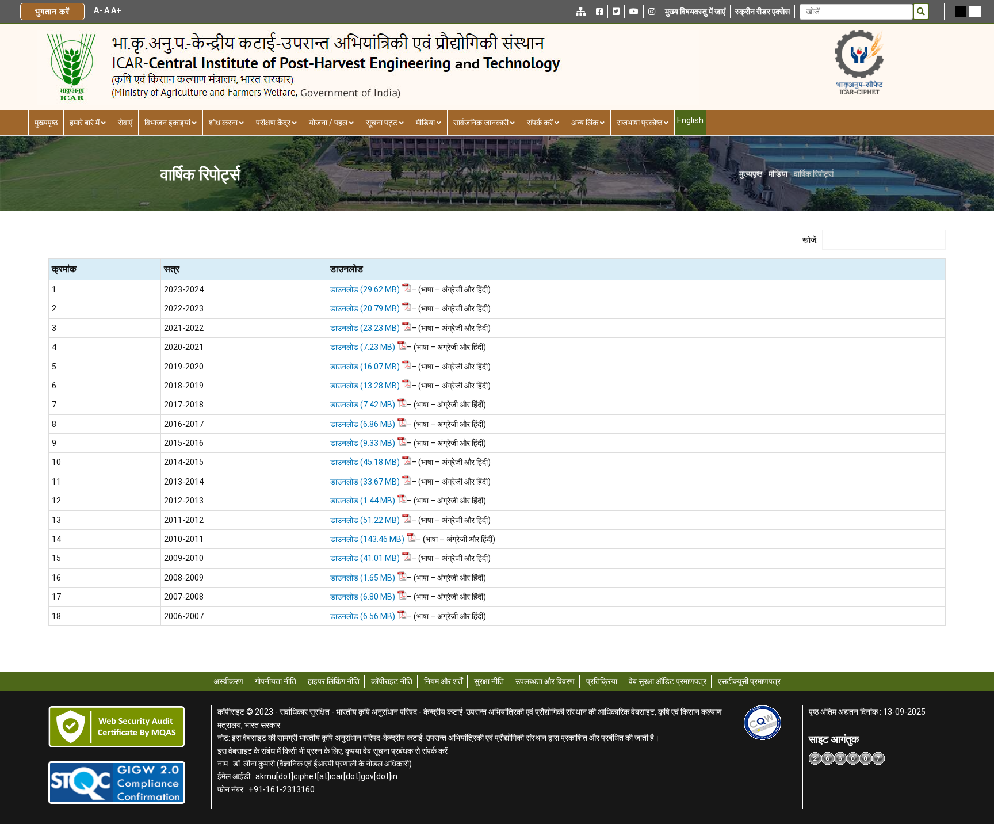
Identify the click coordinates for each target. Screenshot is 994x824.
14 (56, 539)
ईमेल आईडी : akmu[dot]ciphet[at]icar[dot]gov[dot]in (307, 776)
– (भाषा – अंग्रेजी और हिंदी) (451, 289)
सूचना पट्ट (381, 122)
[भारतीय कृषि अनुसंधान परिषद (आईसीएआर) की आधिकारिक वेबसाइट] (859, 62)
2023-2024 (184, 289)
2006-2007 (184, 616)
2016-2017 (184, 424)
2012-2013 (184, 500)
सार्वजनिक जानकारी (481, 122)
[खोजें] (921, 11)
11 (56, 481)
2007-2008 (184, 596)
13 (56, 520)
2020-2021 (184, 347)
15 (56, 558)
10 (56, 462)
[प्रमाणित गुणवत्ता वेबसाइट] (762, 722)
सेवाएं (125, 122)
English (690, 120)
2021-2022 (184, 328)
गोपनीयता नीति (275, 681)
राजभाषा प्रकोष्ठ (639, 122)
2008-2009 (184, 577)
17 (56, 596)
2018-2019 (184, 385)
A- (98, 10)
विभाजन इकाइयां (167, 122)
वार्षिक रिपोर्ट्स (200, 174)
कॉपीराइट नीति (391, 681)
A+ (116, 10)
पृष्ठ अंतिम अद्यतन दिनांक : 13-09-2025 (867, 711)
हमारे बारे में (85, 122)
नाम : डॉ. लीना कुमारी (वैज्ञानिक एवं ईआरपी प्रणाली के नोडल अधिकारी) (314, 763)
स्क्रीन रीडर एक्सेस (762, 11)
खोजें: (810, 240)
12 (56, 500)
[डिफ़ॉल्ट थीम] (975, 11)
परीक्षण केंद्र (273, 122)
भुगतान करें (52, 11)
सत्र (171, 269)
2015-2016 (184, 443)
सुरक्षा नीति (489, 681)
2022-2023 (184, 308)
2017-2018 (184, 404)
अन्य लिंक (584, 122)
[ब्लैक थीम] (960, 11)
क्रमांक (64, 269)
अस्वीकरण (228, 681)
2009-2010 (184, 558)
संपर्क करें (540, 122)
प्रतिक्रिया (601, 681)
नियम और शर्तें (443, 681)
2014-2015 (184, 462)
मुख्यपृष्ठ (46, 122)
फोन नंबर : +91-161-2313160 (266, 789)
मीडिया (425, 122)
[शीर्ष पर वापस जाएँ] (948, 743)
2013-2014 (184, 481)
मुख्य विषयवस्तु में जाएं (695, 11)
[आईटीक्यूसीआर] (116, 782)
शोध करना (223, 122)
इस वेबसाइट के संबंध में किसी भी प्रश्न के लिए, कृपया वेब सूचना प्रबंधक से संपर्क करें (332, 751)
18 (56, 616)
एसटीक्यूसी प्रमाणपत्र (749, 681)
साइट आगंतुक (834, 739)
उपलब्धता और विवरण (545, 681)
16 (56, 577)
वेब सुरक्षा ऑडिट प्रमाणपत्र (667, 681)
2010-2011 (184, 539)
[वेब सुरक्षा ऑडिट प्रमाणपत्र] (116, 726)
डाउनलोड (346, 269)
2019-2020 (184, 366)
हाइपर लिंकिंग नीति (334, 681)
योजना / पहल (328, 122)
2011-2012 (184, 520)
